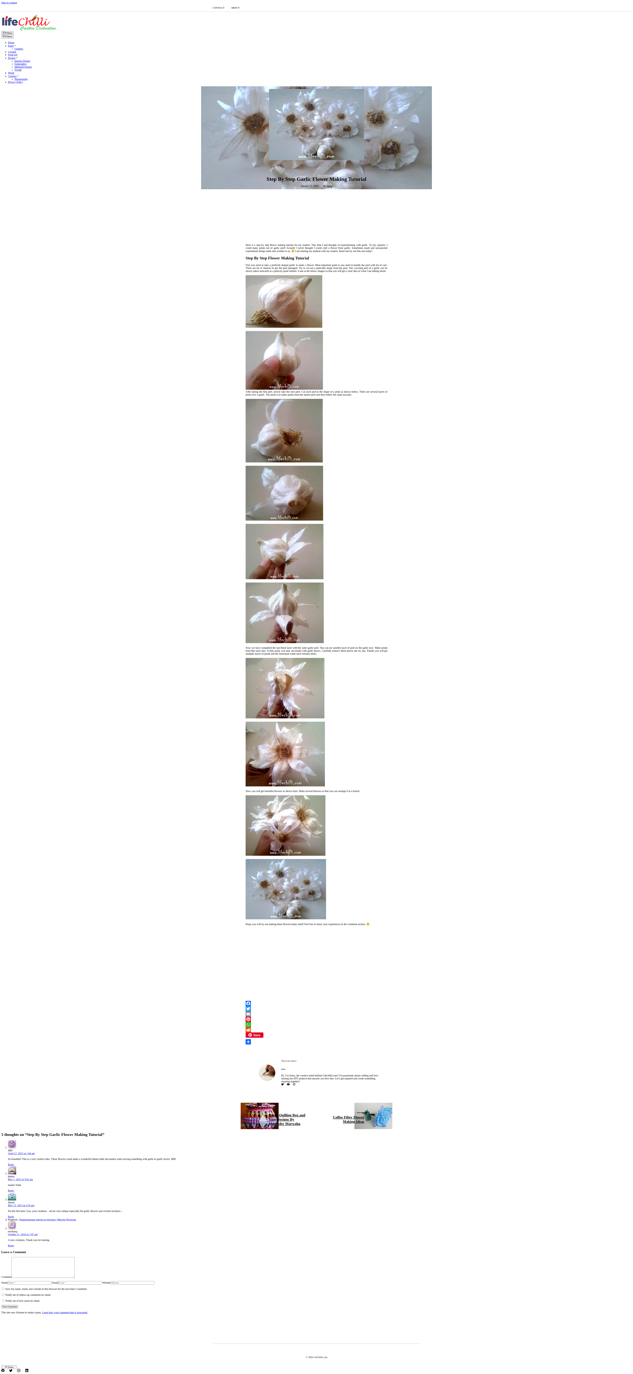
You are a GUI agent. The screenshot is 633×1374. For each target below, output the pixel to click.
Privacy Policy (15, 82)
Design (11, 58)
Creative (12, 76)
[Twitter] (316, 1008)
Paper (11, 45)
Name (4, 1282)
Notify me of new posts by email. (22, 1300)
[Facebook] (316, 1003)
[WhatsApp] (316, 1024)
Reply (11, 1164)
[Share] (316, 1041)
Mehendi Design (23, 67)
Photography (21, 79)
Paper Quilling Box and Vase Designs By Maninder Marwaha (287, 1119)
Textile (18, 70)
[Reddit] (316, 1029)
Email (55, 1282)
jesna (329, 186)
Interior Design (22, 61)
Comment (6, 1277)
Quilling (19, 48)
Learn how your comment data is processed (64, 1312)
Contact (219, 8)
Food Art (12, 54)
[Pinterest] (316, 1019)
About (235, 8)
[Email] (316, 1014)
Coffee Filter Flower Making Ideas (348, 1119)
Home (11, 42)
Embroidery (21, 64)
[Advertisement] (316, 217)
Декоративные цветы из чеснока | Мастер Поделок (47, 1219)
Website (106, 1282)
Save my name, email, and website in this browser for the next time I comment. (46, 1289)
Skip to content (9, 2)
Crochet (12, 51)
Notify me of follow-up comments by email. (28, 1294)
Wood (11, 72)
